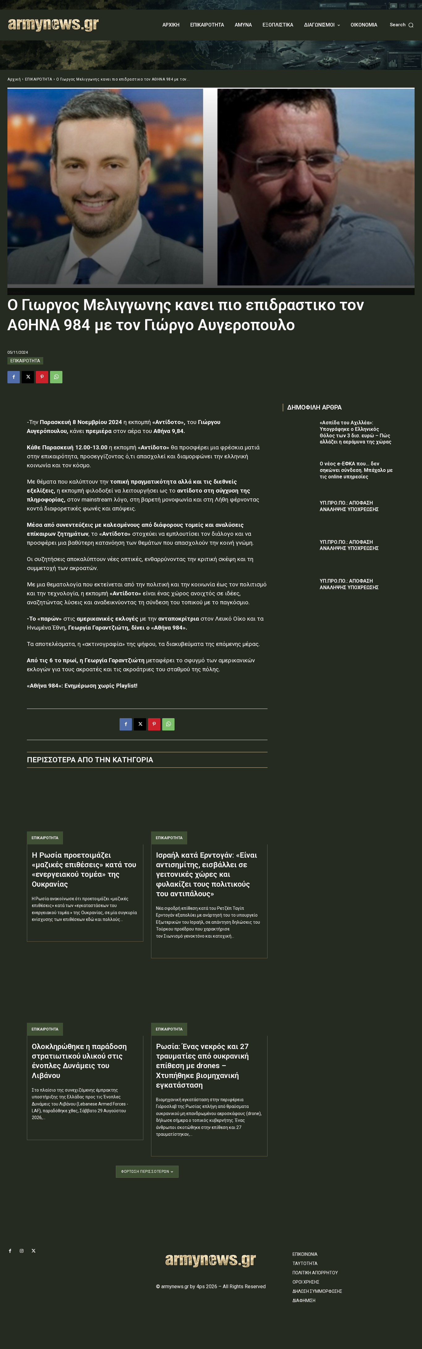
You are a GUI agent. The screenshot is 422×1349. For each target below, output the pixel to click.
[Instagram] (21, 1251)
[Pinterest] (42, 377)
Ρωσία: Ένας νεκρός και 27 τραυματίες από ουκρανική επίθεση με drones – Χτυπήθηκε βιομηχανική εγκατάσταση (202, 1065)
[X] (28, 377)
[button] (402, 24)
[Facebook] (13, 377)
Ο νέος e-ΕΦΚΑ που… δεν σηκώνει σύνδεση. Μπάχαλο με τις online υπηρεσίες (356, 470)
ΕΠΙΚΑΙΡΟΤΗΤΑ (38, 79)
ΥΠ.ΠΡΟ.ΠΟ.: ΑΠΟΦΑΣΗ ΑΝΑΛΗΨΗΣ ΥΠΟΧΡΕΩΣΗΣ (349, 545)
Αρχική (14, 79)
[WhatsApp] (56, 377)
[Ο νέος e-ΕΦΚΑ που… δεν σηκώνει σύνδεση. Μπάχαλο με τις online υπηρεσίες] (299, 473)
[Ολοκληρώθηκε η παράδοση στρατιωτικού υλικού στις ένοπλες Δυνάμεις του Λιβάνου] (85, 1001)
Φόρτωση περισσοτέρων (145, 1171)
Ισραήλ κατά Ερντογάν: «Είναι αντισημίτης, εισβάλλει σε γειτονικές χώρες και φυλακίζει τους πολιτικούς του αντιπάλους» (206, 874)
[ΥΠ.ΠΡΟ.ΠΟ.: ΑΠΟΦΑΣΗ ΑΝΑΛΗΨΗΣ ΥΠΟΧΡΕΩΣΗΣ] (299, 512)
